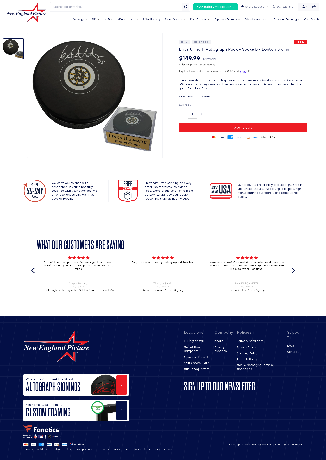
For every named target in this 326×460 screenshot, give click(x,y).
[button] (255, 6)
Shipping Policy (247, 353)
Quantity (185, 104)
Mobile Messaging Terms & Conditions (149, 449)
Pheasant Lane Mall (197, 357)
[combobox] (116, 7)
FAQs (290, 345)
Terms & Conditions (250, 341)
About (219, 341)
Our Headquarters (196, 368)
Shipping (185, 64)
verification (214, 6)
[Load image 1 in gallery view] (13, 48)
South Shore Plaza (196, 362)
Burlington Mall (194, 341)
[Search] (186, 7)
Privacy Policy (246, 347)
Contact (293, 351)
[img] (78, 257)
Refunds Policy (247, 359)
